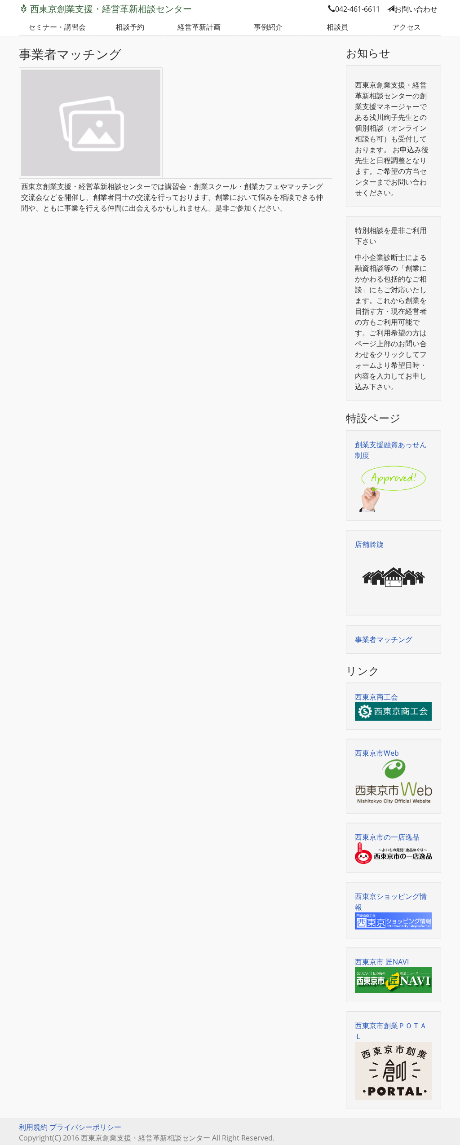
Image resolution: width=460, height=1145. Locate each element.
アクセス (406, 27)
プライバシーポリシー (85, 1127)
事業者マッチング (383, 639)
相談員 (337, 27)
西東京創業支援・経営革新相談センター (111, 9)
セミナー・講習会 (57, 27)
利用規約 (33, 1127)
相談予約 (129, 27)
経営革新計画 (199, 27)
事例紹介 (268, 27)
